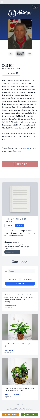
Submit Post (20, 284)
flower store (17, 151)
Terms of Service (25, 410)
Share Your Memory (12, 252)
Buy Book (19, 225)
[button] (20, 327)
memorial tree (24, 148)
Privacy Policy (14, 410)
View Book (9, 225)
